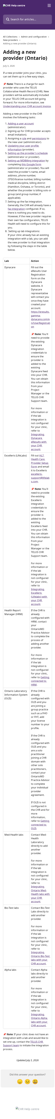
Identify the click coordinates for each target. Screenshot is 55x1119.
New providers (10, 40)
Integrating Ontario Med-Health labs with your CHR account (40, 894)
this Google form (31, 164)
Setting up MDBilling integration (26, 160)
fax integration (16, 209)
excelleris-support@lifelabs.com (40, 477)
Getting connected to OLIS (40, 824)
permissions (39, 138)
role (24, 138)
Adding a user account (21, 123)
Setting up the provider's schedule (28, 153)
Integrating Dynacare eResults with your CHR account (39, 442)
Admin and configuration (34, 36)
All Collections (10, 36)
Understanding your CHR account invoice (27, 106)
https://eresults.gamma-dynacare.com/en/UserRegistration (40, 319)
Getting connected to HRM (40, 681)
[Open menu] (49, 5)
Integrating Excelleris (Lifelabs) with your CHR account (39, 597)
